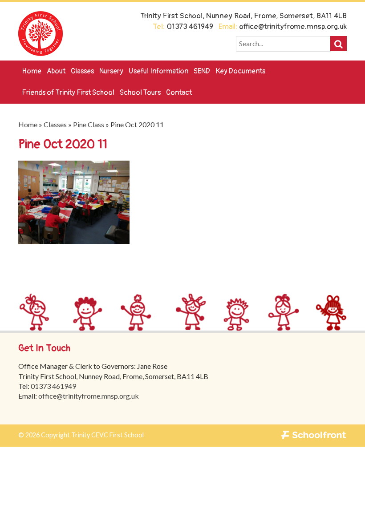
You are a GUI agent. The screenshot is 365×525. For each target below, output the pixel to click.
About (56, 71)
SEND (202, 71)
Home (31, 71)
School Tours (140, 92)
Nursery (111, 71)
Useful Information (158, 71)
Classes (82, 71)
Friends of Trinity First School (68, 92)
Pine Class (88, 124)
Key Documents (240, 71)
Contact (179, 92)
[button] (338, 43)
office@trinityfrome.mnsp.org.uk (88, 396)
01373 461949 (53, 386)
